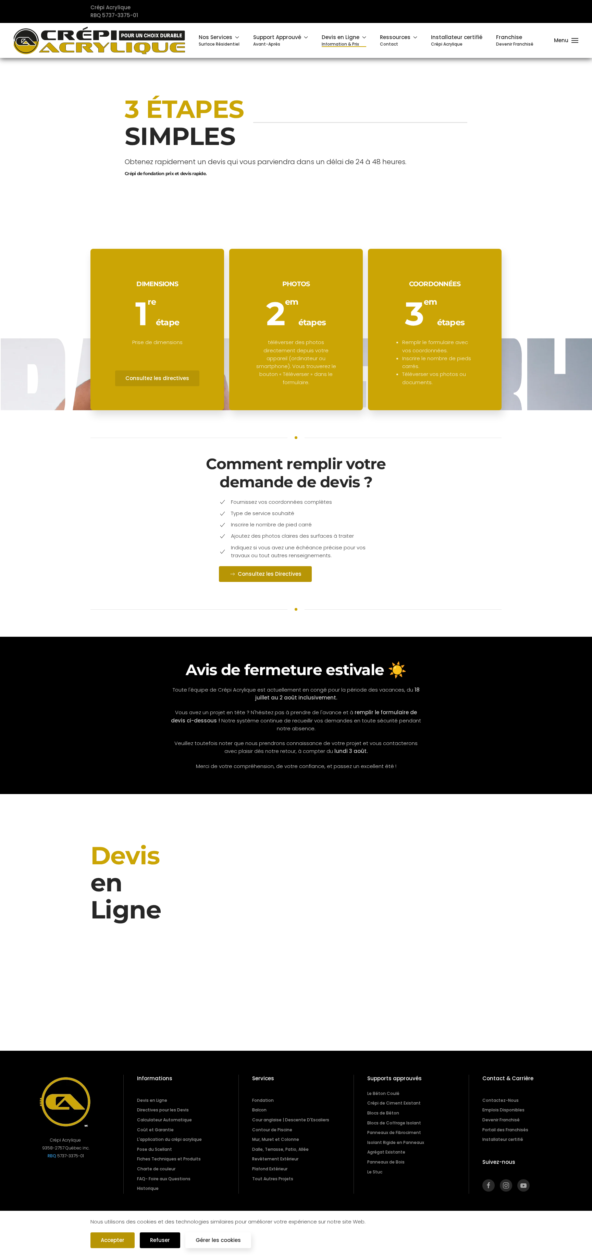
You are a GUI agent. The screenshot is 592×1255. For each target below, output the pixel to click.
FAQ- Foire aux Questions (163, 1179)
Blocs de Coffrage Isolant (394, 1123)
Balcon (259, 1110)
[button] (219, 40)
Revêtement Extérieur (275, 1159)
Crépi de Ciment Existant (394, 1103)
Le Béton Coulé (383, 1093)
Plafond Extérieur (269, 1169)
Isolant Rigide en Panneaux (395, 1142)
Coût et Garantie (155, 1130)
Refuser (160, 1240)
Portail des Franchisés (505, 1130)
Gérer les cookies (218, 1240)
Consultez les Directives (269, 573)
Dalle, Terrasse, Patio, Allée (280, 1149)
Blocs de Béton (383, 1113)
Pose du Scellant (154, 1149)
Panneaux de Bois (386, 1162)
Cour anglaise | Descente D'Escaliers (290, 1120)
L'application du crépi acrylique (169, 1139)
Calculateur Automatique (164, 1120)
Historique (148, 1188)
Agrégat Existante (386, 1152)
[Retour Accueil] (99, 40)
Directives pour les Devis (163, 1110)
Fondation (263, 1100)
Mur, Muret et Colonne (275, 1139)
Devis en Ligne (152, 1100)
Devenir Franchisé (501, 1120)
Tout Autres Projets (272, 1179)
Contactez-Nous (500, 1100)
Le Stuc (374, 1172)
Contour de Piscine (272, 1130)
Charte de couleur (156, 1169)
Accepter (112, 1240)
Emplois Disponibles (503, 1110)
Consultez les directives (157, 378)
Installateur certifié (502, 1139)
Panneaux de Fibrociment (394, 1132)
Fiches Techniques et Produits (169, 1159)
